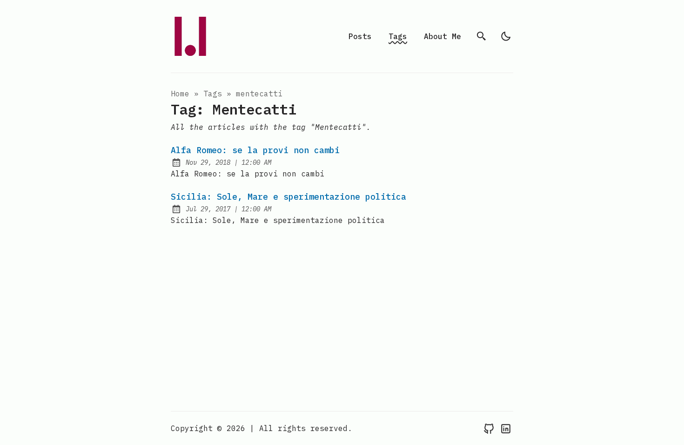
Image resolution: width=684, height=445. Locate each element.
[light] (505, 36)
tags (212, 93)
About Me (442, 36)
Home (180, 93)
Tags (398, 36)
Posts (360, 36)
